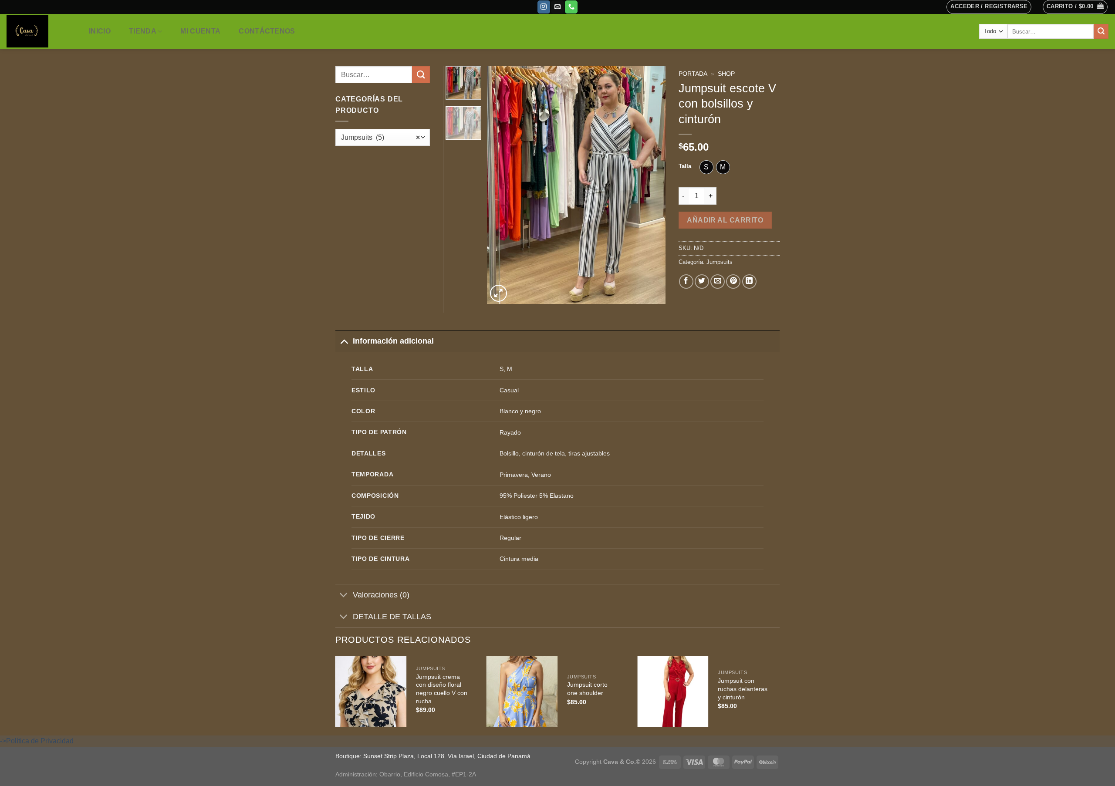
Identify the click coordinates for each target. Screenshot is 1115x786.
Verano (541, 474)
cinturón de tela (543, 453)
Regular (510, 537)
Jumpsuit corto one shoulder (587, 688)
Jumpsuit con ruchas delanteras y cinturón (742, 688)
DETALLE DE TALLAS (392, 616)
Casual (509, 390)
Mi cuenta (200, 31)
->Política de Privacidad (37, 741)
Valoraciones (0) (381, 594)
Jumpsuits (719, 262)
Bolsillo (509, 453)
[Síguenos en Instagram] (543, 6)
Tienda (142, 31)
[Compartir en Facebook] (686, 281)
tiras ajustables (589, 453)
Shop (726, 74)
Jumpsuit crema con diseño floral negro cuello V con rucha (441, 689)
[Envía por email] (717, 281)
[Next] (651, 185)
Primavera (514, 474)
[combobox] (382, 137)
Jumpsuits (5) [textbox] (380, 137)
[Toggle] (343, 340)
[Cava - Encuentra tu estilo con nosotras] (39, 31)
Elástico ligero (519, 516)
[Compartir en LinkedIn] (749, 281)
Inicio (100, 31)
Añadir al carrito (725, 220)
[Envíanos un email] (557, 6)
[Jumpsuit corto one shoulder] (522, 691)
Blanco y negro (520, 411)
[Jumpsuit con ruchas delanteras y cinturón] (673, 691)
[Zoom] (498, 293)
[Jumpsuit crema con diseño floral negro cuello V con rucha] (371, 691)
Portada (693, 74)
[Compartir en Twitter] (702, 281)
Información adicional (393, 341)
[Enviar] (1101, 31)
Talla (685, 166)
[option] (706, 167)
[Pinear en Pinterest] (733, 281)
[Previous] (502, 185)
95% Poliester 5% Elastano (537, 495)
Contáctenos (267, 31)
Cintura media (519, 558)
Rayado (510, 432)
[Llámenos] (571, 6)
